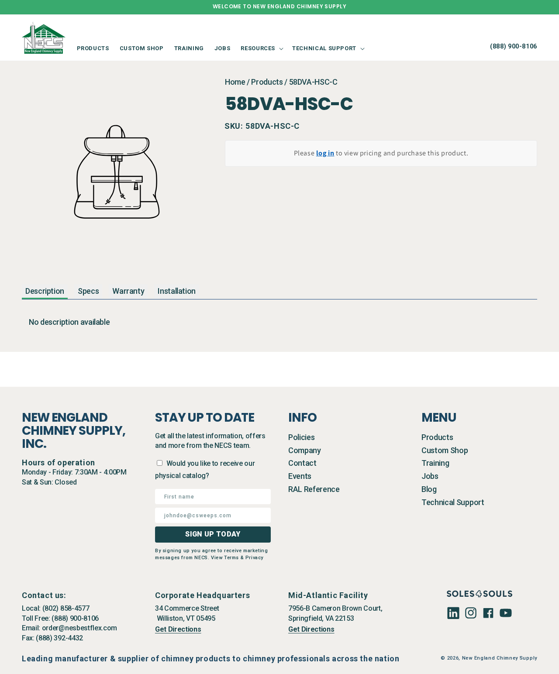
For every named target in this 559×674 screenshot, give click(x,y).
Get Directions (178, 629)
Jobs (429, 476)
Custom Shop (444, 450)
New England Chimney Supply (499, 658)
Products (267, 81)
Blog (429, 489)
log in (325, 153)
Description (44, 291)
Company (304, 450)
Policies (301, 437)
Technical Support (452, 502)
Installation (177, 291)
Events (299, 476)
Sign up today (212, 534)
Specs (88, 291)
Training (435, 463)
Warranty (128, 291)
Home (235, 81)
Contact (302, 463)
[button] (261, 48)
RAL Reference (314, 489)
